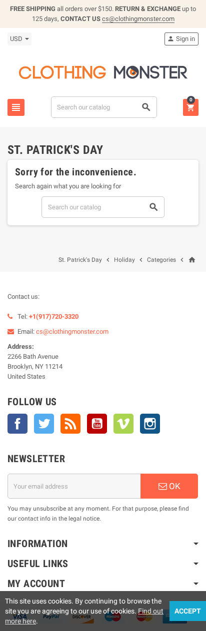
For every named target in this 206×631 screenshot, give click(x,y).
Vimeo (124, 424)
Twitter (44, 424)
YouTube (97, 424)
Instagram (150, 424)
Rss (70, 424)
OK (173, 486)
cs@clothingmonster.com (138, 18)
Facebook (18, 424)
